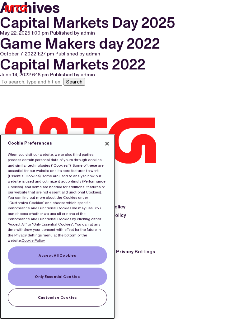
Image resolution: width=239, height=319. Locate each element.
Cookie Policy (33, 240)
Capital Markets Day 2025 (87, 22)
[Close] (107, 143)
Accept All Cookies (57, 255)
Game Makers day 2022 (80, 43)
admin (88, 33)
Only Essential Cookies (57, 276)
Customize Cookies (57, 297)
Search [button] (74, 82)
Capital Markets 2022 (72, 64)
